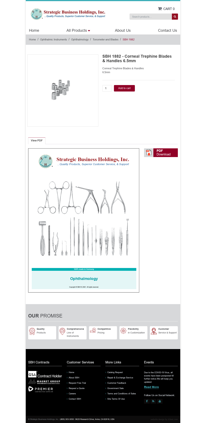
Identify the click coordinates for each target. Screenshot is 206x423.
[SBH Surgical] (68, 14)
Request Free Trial (77, 383)
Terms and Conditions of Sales (121, 393)
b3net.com (173, 419)
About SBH (74, 377)
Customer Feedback (116, 383)
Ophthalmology (80, 39)
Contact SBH (75, 399)
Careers (72, 393)
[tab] (36, 140)
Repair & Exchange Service (120, 377)
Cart (169, 9)
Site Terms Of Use (116, 399)
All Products (76, 30)
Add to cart (124, 88)
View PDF (37, 140)
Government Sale (115, 388)
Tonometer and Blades (105, 39)
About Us (123, 30)
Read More (151, 387)
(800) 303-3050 (67, 419)
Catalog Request (115, 372)
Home (34, 30)
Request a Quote (76, 388)
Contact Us (167, 30)
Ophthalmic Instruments (53, 39)
